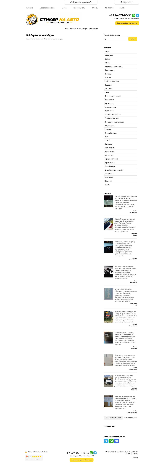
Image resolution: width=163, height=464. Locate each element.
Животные (109, 177)
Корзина (126, 2)
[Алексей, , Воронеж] (108, 386)
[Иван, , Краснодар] (108, 277)
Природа (108, 181)
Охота (107, 63)
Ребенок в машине (112, 81)
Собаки (107, 59)
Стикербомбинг (111, 133)
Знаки (107, 185)
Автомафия (109, 148)
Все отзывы (128, 417)
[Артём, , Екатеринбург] (108, 207)
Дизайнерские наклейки (114, 170)
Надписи (108, 85)
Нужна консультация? (82, 2)
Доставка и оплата (47, 8)
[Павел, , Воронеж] (108, 343)
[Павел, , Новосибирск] (108, 366)
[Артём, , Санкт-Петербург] (108, 407)
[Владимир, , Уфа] (108, 299)
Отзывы (95, 8)
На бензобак (109, 111)
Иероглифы (109, 100)
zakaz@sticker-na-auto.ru (37, 452)
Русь (106, 137)
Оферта (135, 457)
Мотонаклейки (110, 107)
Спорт (107, 52)
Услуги (122, 8)
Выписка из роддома (113, 114)
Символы (108, 144)
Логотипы (108, 89)
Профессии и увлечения (114, 122)
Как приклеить (79, 8)
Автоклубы (109, 155)
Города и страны (111, 159)
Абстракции (109, 151)
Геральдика (109, 163)
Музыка (108, 78)
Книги (107, 92)
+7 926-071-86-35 (120, 15)
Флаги (107, 140)
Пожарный (109, 55)
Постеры (108, 74)
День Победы (110, 166)
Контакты (109, 8)
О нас (64, 8)
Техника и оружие (112, 118)
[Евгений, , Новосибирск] (108, 252)
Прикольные (109, 70)
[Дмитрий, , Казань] (108, 229)
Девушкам (109, 174)
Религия (108, 129)
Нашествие (109, 103)
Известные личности (113, 96)
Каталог (29, 8)
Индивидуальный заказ (114, 66)
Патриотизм (109, 126)
